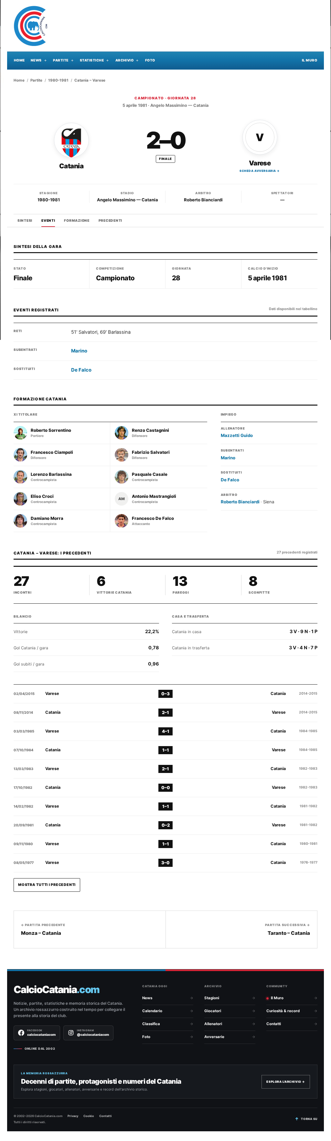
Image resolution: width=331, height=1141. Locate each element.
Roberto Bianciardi (203, 199)
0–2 (166, 825)
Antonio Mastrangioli (154, 496)
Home (19, 60)
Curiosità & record (283, 1011)
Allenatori (213, 1024)
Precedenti (110, 220)
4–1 (165, 731)
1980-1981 (58, 80)
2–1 (165, 712)
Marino (79, 351)
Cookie (88, 1116)
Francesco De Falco (153, 518)
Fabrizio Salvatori (151, 452)
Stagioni (211, 998)
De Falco (81, 370)
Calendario (152, 1011)
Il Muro (309, 60)
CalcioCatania (56, 989)
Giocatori (212, 1011)
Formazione (76, 220)
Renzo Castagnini (150, 430)
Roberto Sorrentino (51, 430)
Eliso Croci (42, 496)
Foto (150, 60)
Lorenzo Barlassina (51, 474)
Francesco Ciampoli (52, 452)
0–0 (165, 787)
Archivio (124, 60)
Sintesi (24, 220)
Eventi (48, 220)
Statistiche (92, 60)
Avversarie (214, 1037)
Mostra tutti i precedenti (47, 884)
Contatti (273, 1024)
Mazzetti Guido (237, 435)
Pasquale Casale (149, 474)
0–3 (165, 693)
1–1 (165, 750)
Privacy (73, 1116)
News (36, 60)
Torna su (309, 1119)
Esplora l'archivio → (285, 1081)
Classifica (151, 1024)
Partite (60, 60)
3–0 (165, 862)
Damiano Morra (47, 518)
